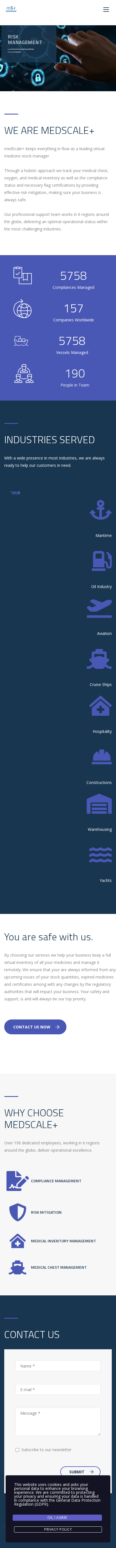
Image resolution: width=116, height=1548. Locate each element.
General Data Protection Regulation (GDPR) (57, 1502)
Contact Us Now (31, 1027)
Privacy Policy (58, 1529)
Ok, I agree (57, 1517)
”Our (15, 492)
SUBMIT (76, 1471)
